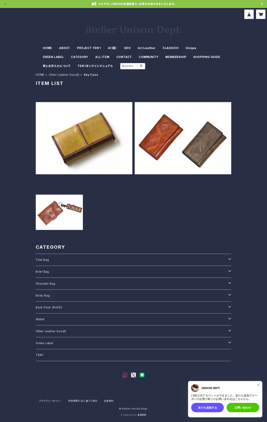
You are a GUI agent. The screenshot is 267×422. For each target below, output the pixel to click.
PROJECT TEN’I (89, 48)
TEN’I (39, 355)
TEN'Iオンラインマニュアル (95, 66)
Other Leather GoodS (64, 74)
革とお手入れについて (57, 66)
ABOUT (64, 48)
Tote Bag (42, 259)
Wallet (40, 319)
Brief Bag (42, 271)
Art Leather (147, 48)
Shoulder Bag (45, 283)
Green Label (44, 343)
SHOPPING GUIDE (206, 57)
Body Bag (43, 295)
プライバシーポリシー (50, 400)
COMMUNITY (148, 57)
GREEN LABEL (53, 57)
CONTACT (124, 57)
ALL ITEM (102, 57)
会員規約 (109, 400)
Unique (191, 48)
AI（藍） (112, 48)
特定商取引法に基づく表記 (83, 400)
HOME (47, 48)
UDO (127, 48)
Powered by (129, 414)
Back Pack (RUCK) (49, 307)
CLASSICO (171, 48)
